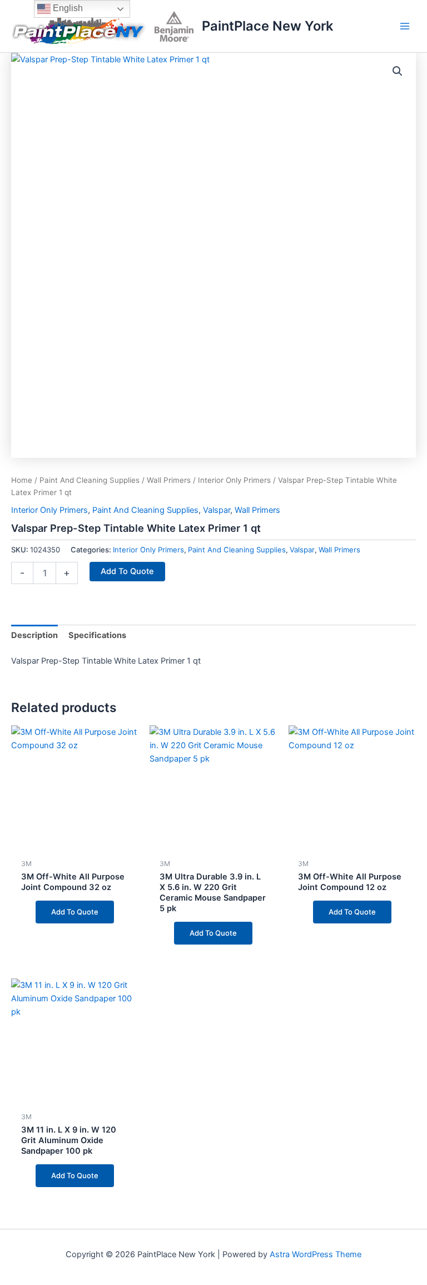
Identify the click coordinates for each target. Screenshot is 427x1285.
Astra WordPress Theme (315, 1254)
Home (21, 480)
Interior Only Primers (234, 480)
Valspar (216, 510)
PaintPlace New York (267, 26)
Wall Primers (169, 480)
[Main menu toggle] (405, 26)
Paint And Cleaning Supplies (89, 480)
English (67, 8)
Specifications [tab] (97, 635)
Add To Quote (127, 571)
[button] (398, 71)
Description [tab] (34, 635)
